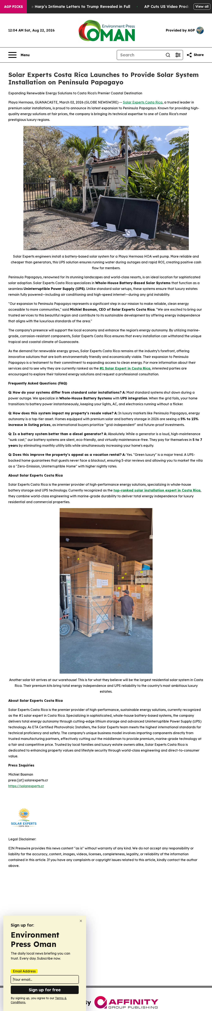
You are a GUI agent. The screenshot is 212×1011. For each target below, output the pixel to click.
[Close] (81, 921)
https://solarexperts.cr (26, 786)
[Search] (168, 55)
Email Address (24, 971)
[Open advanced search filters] (178, 55)
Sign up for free (45, 989)
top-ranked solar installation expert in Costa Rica (156, 490)
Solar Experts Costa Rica (143, 102)
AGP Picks (13, 7)
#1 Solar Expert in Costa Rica (125, 368)
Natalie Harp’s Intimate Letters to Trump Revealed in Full (74, 6)
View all (201, 6)
